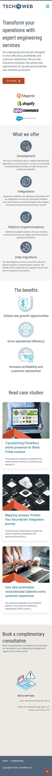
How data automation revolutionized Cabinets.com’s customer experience (25, 592)
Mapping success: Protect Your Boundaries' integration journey (24, 519)
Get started (11, 81)
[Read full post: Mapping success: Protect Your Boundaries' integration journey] (26, 492)
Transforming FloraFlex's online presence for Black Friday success (22, 447)
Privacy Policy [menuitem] (17, 761)
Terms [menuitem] (5, 761)
